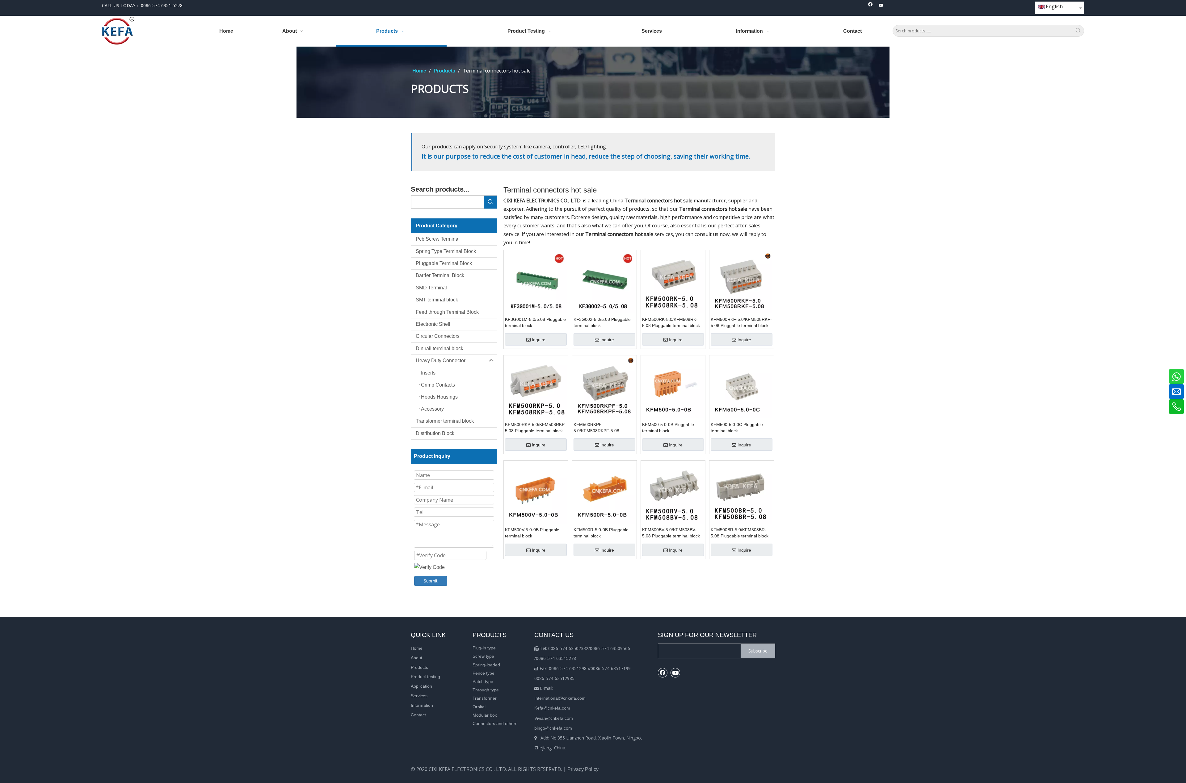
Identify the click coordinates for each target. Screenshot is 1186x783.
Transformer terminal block (445, 421)
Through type (486, 689)
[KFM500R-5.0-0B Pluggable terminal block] (604, 492)
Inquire (538, 339)
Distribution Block (435, 433)
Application (421, 686)
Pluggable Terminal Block (444, 263)
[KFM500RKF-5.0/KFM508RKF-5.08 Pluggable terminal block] (741, 281)
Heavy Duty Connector (440, 360)
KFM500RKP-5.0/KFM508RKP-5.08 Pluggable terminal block (535, 427)
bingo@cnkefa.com (553, 728)
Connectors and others (495, 723)
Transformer (485, 698)
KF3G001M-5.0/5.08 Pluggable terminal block (535, 322)
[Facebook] (870, 6)
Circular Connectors (438, 336)
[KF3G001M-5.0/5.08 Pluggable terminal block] (536, 281)
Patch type (483, 681)
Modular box (485, 715)
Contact (418, 714)
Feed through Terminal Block (447, 312)
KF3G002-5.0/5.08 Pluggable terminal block (602, 322)
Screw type (483, 656)
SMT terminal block (437, 299)
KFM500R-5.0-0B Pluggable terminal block (601, 532)
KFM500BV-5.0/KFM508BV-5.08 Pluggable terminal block (671, 532)
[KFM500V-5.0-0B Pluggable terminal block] (536, 492)
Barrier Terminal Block (440, 275)
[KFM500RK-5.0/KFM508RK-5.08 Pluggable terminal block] (673, 281)
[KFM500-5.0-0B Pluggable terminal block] (673, 387)
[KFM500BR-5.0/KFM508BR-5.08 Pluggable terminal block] (741, 492)
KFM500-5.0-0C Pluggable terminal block (737, 427)
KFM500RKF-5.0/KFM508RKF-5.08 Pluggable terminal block (741, 322)
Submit (431, 581)
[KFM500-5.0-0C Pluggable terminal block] (741, 387)
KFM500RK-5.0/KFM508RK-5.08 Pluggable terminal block (671, 322)
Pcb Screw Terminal (438, 239)
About (416, 657)
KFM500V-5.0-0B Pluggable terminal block (532, 532)
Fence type (483, 673)
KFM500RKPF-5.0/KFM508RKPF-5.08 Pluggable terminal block (597, 428)
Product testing (425, 676)
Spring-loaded (486, 664)
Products (419, 667)
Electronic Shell (433, 324)
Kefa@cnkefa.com (552, 708)
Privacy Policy (583, 769)
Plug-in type (484, 647)
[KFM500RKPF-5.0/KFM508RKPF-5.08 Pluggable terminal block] (604, 387)
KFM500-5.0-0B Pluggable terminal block (668, 427)
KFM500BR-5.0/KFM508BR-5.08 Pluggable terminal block (739, 532)
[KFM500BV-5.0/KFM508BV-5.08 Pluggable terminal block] (673, 492)
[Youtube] (881, 6)
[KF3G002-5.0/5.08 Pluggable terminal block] (604, 281)
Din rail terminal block (439, 348)
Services (419, 695)
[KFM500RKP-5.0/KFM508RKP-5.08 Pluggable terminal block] (536, 387)
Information (422, 705)
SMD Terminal (431, 287)
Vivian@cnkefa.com (553, 718)
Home (417, 648)
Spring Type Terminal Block (446, 251)
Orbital (479, 706)
